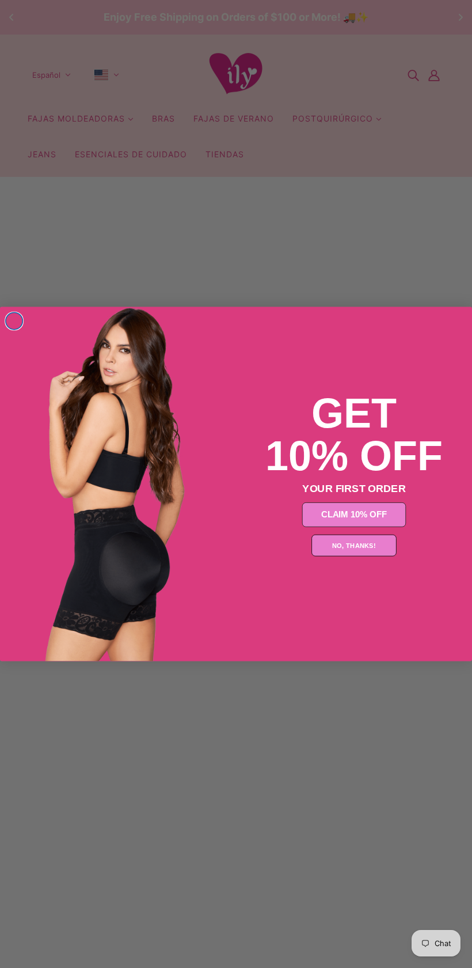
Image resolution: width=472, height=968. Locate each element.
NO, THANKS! (353, 545)
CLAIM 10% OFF (354, 514)
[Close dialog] (14, 321)
